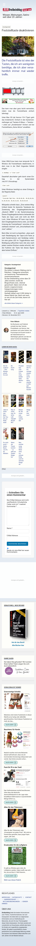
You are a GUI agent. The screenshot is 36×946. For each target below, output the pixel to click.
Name (9, 528)
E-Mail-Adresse (12, 535)
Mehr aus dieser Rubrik (12, 880)
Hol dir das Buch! (18, 642)
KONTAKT (28, 897)
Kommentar (12, 506)
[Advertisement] (18, 81)
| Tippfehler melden (23, 311)
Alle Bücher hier (18, 645)
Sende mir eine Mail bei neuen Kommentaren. (18, 551)
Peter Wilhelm (15, 321)
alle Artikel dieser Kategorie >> (14, 303)
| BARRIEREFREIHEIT (9, 899)
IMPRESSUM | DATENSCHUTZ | (13, 897)
